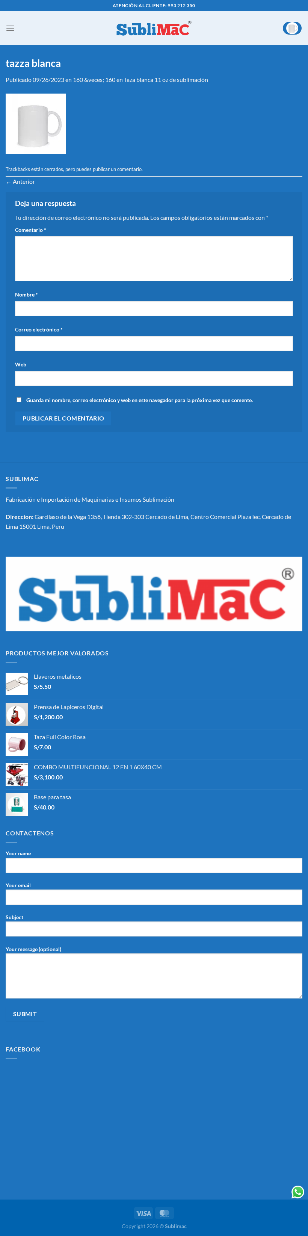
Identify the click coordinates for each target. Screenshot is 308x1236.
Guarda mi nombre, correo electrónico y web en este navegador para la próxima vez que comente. (139, 400)
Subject (14, 917)
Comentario (30, 230)
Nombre (26, 294)
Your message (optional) (33, 949)
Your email (18, 885)
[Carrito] (292, 28)
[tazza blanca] (36, 122)
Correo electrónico (39, 329)
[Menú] (10, 28)
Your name (18, 853)
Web (20, 364)
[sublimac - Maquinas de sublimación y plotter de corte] (154, 28)
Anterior (20, 181)
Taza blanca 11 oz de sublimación (166, 79)
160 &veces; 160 (94, 79)
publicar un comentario (117, 169)
